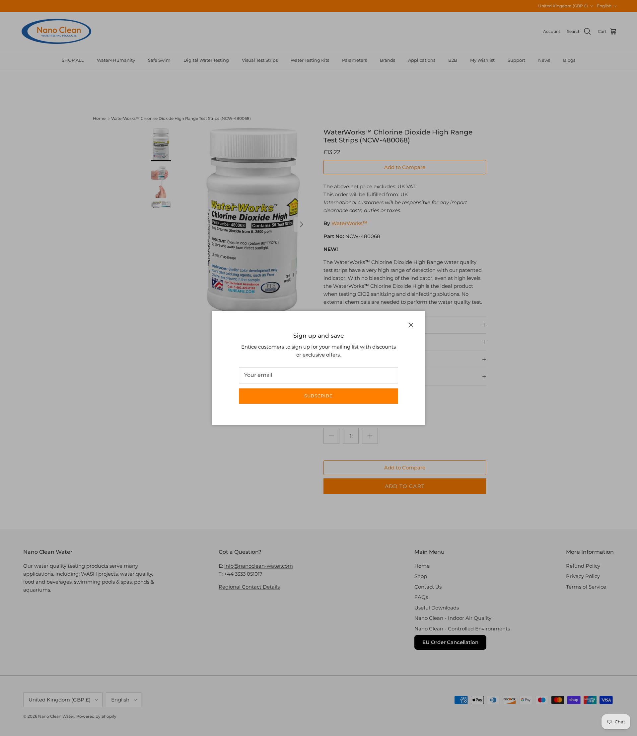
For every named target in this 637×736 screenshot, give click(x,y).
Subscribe (318, 395)
